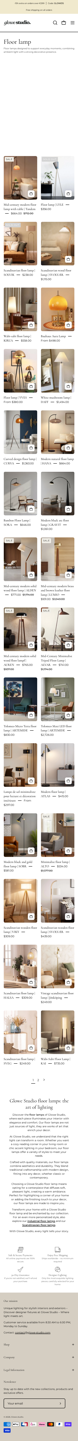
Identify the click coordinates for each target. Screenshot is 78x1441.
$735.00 (59, 1063)
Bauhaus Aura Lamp (53, 336)
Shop (6, 1344)
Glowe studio (17, 1417)
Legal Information (14, 1370)
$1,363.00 (28, 463)
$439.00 (46, 936)
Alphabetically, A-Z (16, 103)
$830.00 (9, 734)
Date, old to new (15, 128)
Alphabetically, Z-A (16, 109)
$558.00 (26, 340)
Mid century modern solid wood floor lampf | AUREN (20, 660)
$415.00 (63, 796)
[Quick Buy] (31, 193)
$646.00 (25, 524)
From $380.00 (13, 402)
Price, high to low (15, 122)
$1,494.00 (62, 402)
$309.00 (9, 936)
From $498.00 (50, 340)
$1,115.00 (46, 279)
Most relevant (13, 91)
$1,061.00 (46, 529)
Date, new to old (15, 134)
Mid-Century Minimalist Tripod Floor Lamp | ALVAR (56, 660)
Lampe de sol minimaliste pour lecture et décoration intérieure (20, 796)
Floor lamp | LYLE (52, 205)
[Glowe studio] (17, 23)
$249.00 (46, 1002)
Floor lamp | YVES (15, 397)
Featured (11, 85)
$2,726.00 (47, 734)
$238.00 (27, 275)
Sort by (7, 78)
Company (9, 1357)
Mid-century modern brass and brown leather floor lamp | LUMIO (57, 590)
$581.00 (9, 870)
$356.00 (46, 209)
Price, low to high (15, 116)
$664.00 (64, 463)
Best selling (12, 97)
